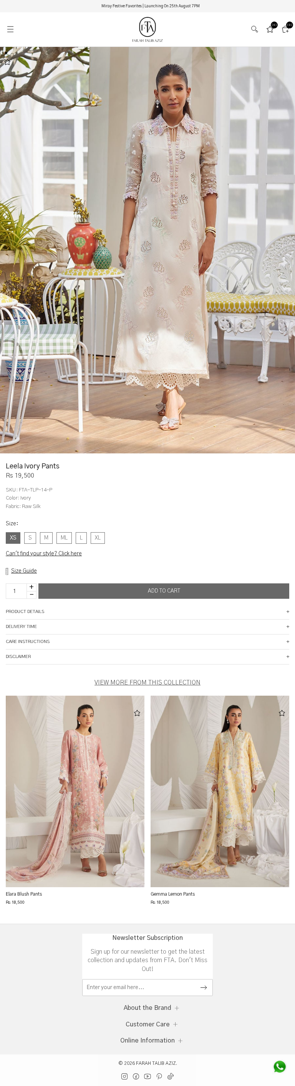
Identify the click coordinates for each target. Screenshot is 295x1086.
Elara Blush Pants (24, 894)
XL (98, 538)
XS (13, 538)
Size (12, 523)
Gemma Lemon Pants (173, 894)
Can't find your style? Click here (44, 553)
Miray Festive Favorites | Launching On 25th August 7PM (150, 6)
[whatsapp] (279, 1066)
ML (64, 538)
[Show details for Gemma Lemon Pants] (220, 791)
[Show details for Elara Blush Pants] (75, 791)
